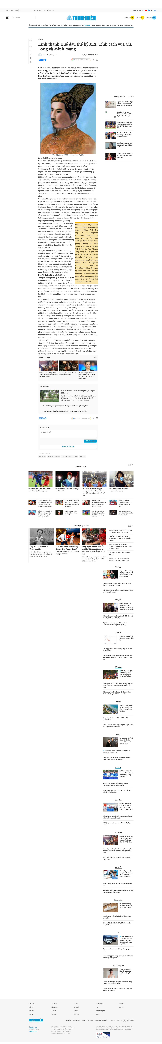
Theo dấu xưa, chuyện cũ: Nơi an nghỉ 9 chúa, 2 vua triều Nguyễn (65, 411)
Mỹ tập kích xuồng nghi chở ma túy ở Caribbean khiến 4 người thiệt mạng (115, 624)
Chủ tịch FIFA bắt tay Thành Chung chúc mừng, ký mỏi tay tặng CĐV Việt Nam (126, 839)
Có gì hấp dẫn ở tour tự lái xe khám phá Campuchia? (115, 719)
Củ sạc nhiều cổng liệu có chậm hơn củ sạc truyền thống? (126, 905)
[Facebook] (149, 10)
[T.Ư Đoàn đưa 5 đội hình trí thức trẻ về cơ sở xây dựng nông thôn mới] (110, 774)
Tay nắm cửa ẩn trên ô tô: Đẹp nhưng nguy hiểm (116, 950)
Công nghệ (105, 25)
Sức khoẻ (54, 1007)
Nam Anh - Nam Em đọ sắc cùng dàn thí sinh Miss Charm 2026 (116, 751)
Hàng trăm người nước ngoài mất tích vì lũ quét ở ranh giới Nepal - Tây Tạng (118, 617)
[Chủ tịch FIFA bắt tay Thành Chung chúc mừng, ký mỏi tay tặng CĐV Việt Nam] (110, 840)
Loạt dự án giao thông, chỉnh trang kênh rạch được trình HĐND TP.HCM (117, 584)
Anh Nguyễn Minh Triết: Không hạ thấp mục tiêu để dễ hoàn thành (117, 791)
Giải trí (93, 25)
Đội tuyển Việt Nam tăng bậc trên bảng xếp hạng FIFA (116, 858)
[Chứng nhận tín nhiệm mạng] (103, 1035)
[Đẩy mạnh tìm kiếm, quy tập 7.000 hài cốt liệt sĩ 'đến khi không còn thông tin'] (110, 574)
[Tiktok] (152, 10)
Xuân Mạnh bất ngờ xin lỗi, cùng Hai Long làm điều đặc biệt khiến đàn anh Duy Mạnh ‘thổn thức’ (118, 850)
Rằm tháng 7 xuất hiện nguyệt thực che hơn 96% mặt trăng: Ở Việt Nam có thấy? (117, 693)
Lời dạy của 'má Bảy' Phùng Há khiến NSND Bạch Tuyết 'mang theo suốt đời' (117, 758)
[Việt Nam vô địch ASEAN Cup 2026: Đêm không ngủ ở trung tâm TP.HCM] (110, 674)
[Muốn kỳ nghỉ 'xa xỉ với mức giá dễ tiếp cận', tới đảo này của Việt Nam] (110, 709)
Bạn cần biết (37, 10)
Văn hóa (87, 25)
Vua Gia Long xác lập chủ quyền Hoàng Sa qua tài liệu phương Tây (65, 406)
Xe (110, 25)
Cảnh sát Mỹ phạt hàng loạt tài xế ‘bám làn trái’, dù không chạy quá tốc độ (118, 957)
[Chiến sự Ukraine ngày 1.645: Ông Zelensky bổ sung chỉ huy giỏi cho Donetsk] (110, 607)
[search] (23, 17)
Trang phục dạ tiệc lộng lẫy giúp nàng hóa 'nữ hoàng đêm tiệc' (126, 972)
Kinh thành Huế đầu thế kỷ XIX (70, 456)
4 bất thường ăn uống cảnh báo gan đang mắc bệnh (117, 884)
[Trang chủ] (29, 25)
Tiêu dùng (120, 25)
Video (114, 25)
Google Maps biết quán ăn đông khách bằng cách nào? (117, 917)
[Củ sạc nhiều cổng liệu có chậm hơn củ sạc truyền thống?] (110, 907)
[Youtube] (146, 10)
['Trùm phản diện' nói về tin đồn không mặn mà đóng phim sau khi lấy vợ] (110, 742)
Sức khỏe (64, 25)
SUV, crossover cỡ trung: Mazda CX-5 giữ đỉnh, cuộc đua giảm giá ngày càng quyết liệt (126, 940)
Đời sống (57, 25)
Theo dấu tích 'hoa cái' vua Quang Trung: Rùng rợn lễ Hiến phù (78, 392)
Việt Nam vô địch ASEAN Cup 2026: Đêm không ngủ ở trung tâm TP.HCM (126, 673)
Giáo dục (76, 25)
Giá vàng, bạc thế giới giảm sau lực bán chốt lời (127, 638)
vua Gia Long (42, 456)
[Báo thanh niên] (81, 17)
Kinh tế (51, 25)
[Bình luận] (30, 54)
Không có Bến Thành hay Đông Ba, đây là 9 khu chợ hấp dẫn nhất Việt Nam (118, 725)
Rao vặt (120, 1007)
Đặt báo (68, 1020)
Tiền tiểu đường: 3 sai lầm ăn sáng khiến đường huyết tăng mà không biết (118, 891)
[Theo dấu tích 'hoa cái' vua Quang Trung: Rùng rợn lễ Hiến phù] (49, 396)
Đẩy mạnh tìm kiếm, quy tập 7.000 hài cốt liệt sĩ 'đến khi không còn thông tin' (126, 573)
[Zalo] (155, 10)
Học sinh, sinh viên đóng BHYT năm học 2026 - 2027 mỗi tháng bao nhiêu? (126, 873)
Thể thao (98, 25)
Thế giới (45, 25)
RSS (83, 1020)
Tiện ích (45, 10)
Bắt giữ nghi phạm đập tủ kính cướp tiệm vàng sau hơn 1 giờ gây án (118, 591)
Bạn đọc (121, 1003)
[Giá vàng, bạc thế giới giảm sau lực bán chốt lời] (110, 640)
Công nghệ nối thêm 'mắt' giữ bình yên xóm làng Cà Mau (117, 924)
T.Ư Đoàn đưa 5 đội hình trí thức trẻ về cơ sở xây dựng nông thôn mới (126, 773)
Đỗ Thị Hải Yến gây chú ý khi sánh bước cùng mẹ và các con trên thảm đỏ (117, 982)
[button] (30, 41)
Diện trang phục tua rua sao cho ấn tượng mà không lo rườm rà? (117, 989)
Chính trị (34, 25)
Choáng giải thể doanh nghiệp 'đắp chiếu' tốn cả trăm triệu (117, 649)
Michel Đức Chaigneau (50, 55)
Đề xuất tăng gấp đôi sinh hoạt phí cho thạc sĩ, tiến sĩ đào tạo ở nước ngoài (117, 817)
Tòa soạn (90, 1020)
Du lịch (81, 25)
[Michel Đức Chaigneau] (40, 55)
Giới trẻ (70, 25)
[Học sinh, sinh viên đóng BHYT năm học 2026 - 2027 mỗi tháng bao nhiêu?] (110, 874)
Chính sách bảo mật (101, 1020)
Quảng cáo (76, 1020)
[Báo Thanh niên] (35, 1020)
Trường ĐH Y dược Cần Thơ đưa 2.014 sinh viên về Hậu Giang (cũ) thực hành (126, 806)
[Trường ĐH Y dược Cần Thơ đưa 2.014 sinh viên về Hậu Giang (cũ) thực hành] (110, 807)
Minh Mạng (83, 456)
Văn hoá (76, 1007)
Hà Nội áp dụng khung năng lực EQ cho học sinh (117, 824)
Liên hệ (51, 10)
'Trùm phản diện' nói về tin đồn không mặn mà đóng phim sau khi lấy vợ (126, 741)
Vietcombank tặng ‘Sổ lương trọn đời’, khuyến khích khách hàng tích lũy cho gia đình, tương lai (117, 657)
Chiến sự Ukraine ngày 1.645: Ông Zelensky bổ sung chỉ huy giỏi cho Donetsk (126, 606)
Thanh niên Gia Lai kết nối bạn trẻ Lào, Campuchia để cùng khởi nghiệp (115, 784)
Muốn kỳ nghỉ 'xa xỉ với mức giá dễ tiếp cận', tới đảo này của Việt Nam (126, 708)
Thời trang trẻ (128, 25)
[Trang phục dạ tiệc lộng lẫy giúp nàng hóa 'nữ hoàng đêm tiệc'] (110, 973)
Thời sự (40, 25)
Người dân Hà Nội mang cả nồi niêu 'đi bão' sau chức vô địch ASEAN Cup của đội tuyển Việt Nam (118, 685)
